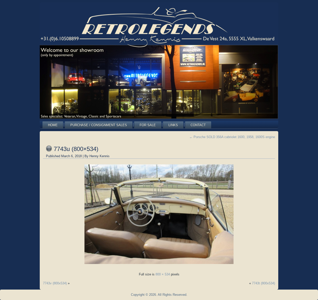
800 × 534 (163, 274)
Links (173, 125)
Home (53, 125)
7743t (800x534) (263, 283)
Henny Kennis (99, 156)
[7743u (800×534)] (159, 265)
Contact (198, 125)
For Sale (148, 125)
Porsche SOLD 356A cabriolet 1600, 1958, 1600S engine (232, 137)
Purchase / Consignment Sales (98, 125)
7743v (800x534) (55, 283)
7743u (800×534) (76, 149)
